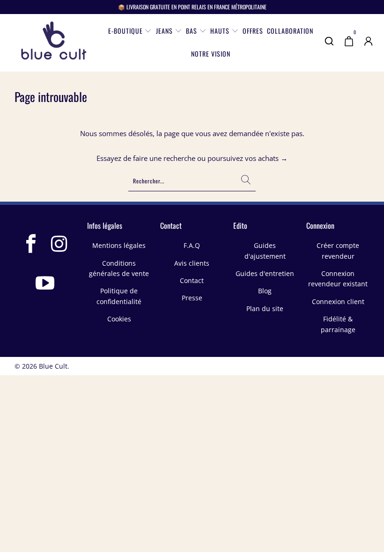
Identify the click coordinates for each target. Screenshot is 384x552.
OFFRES (253, 31)
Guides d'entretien (265, 273)
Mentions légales (119, 245)
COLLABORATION (290, 31)
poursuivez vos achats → (247, 158)
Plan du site (264, 308)
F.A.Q (192, 245)
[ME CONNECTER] (368, 47)
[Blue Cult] (54, 43)
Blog (265, 290)
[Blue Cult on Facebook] (31, 244)
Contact (192, 280)
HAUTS (220, 31)
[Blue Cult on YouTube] (45, 284)
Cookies (119, 318)
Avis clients (191, 263)
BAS (192, 31)
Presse (192, 297)
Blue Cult (53, 366)
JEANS (165, 31)
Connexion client (338, 301)
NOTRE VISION (210, 53)
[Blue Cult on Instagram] (59, 244)
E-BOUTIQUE (126, 31)
